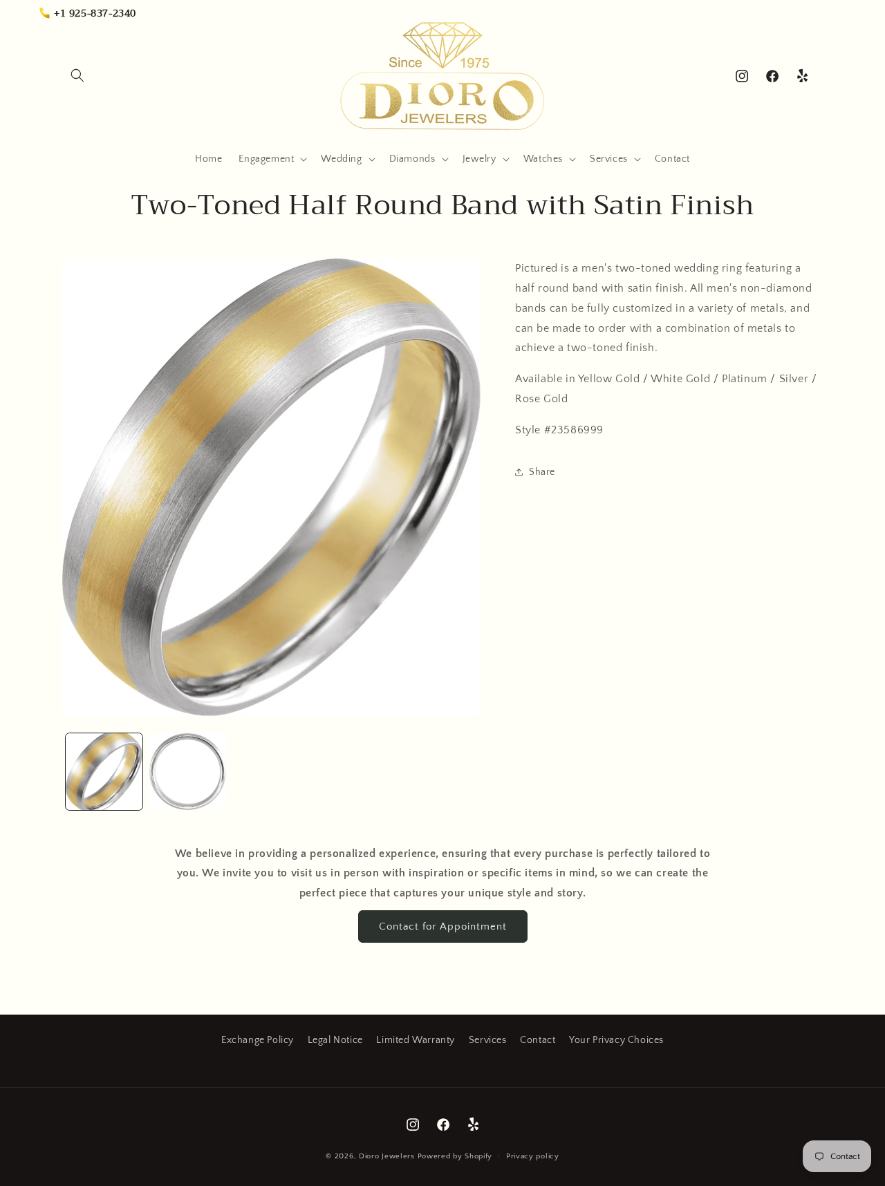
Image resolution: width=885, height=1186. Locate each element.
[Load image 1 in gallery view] (104, 771)
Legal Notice (335, 1040)
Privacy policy (532, 1156)
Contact (537, 1040)
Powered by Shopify (455, 1156)
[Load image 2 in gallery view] (187, 771)
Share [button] (542, 471)
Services (488, 1040)
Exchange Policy (257, 1040)
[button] (77, 75)
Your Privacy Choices (616, 1040)
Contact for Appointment (443, 926)
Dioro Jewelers (387, 1156)
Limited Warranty (415, 1040)
